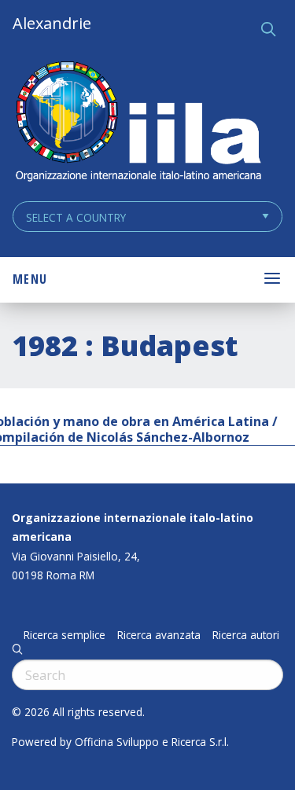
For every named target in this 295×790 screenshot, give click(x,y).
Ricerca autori (245, 635)
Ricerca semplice (64, 635)
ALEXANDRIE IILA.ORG (138, 123)
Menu (30, 279)
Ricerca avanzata (159, 635)
